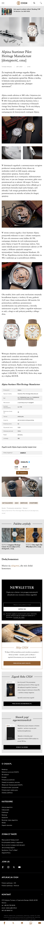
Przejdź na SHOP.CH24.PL (22, 663)
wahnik (19, 168)
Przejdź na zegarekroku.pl (22, 703)
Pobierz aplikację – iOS (9, 883)
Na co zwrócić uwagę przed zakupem (13, 845)
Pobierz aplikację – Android (10, 885)
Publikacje (5, 812)
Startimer (33, 503)
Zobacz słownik (22, 747)
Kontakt (4, 777)
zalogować (15, 566)
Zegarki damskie (7, 825)
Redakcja (4, 769)
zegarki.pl (23, 452)
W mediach (5, 774)
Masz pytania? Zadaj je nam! (10, 840)
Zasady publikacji (7, 792)
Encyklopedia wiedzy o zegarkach (12, 842)
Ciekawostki (5, 809)
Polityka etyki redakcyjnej (10, 790)
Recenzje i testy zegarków (10, 820)
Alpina (25, 508)
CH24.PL (22, 3)
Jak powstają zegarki (8, 847)
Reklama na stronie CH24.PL (10, 772)
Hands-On (5, 817)
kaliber (26, 238)
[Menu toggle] (3, 3)
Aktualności (7, 503)
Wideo (4, 822)
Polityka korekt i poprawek (10, 787)
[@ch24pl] (17, 462)
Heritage (22, 106)
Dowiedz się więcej (18, 617)
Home (4, 508)
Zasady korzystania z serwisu (11, 782)
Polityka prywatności (8, 779)
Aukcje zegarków (7, 807)
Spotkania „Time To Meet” (10, 850)
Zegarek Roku (6, 852)
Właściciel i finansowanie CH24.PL (12, 785)
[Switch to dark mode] (34, 3)
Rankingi (4, 815)
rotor (12, 81)
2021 (16, 503)
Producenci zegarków (14, 508)
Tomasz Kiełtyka (7, 66)
